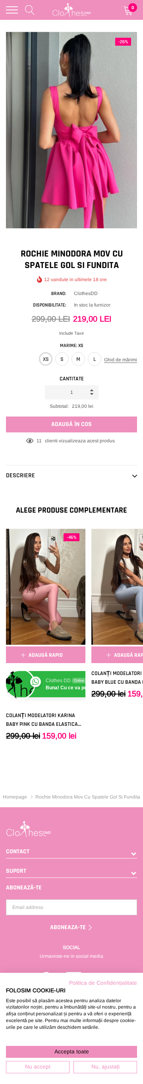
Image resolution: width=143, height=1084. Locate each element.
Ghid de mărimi (120, 360)
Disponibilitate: (49, 305)
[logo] (71, 10)
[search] (30, 10)
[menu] (12, 10)
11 (39, 441)
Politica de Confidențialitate (103, 983)
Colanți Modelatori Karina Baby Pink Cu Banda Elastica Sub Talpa (42, 720)
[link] (45, 586)
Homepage (15, 797)
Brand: (58, 294)
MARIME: (71, 346)
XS (46, 359)
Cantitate (72, 378)
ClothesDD (86, 293)
